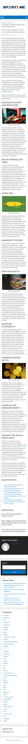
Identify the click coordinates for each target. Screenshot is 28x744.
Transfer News (8, 714)
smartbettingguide (7, 91)
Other (5, 694)
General (6, 656)
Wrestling (6, 718)
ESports (6, 646)
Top (5, 711)
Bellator (6, 627)
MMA (5, 680)
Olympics (6, 692)
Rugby (5, 702)
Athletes (6, 615)
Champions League (9, 637)
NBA (5, 685)
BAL (5, 620)
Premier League (8, 697)
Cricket (6, 639)
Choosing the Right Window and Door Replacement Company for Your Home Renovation (14, 585)
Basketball (7, 625)
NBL (5, 687)
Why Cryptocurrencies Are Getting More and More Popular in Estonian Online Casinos (14, 523)
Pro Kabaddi (7, 699)
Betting (6, 630)
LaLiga (6, 670)
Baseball (6, 622)
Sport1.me (9, 740)
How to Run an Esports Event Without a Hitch (12, 515)
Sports (5, 704)
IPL (5, 666)
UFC (5, 716)
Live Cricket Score (9, 673)
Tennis (5, 709)
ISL (5, 668)
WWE (5, 721)
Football (6, 651)
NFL (5, 690)
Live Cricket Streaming (10, 675)
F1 (4, 649)
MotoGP (6, 682)
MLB (5, 678)
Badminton (7, 618)
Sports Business (8, 706)
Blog (5, 632)
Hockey (6, 663)
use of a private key (14, 135)
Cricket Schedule (9, 644)
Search (4, 563)
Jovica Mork (6, 35)
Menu (2, 17)
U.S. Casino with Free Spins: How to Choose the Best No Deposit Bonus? (14, 530)
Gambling (6, 654)
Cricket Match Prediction (11, 642)
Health (6, 661)
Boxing (6, 634)
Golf (5, 658)
